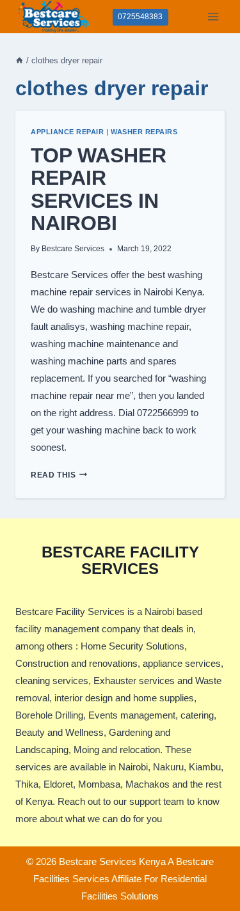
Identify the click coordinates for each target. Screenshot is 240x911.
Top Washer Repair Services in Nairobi (98, 189)
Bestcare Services (73, 248)
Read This (59, 475)
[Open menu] (213, 16)
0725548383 (140, 16)
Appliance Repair (67, 132)
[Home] (19, 60)
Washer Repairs (144, 132)
